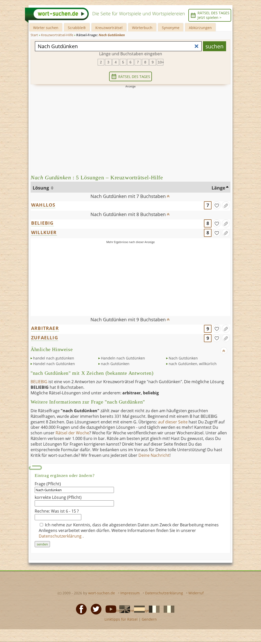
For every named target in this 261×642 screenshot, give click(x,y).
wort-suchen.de (101, 593)
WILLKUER (44, 232)
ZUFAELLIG (44, 338)
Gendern (149, 619)
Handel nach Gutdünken (54, 363)
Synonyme (170, 27)
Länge (218, 188)
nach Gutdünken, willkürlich (193, 363)
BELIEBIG (42, 223)
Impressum (130, 593)
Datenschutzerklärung (61, 536)
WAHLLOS (43, 205)
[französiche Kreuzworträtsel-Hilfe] (153, 609)
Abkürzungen (200, 27)
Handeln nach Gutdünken (123, 358)
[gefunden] (217, 205)
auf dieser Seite (173, 422)
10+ (160, 62)
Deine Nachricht (153, 455)
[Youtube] (109, 609)
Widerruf (196, 593)
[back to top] (168, 194)
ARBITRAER (45, 328)
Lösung (41, 188)
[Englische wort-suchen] (123, 609)
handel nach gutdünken (53, 358)
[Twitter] (94, 609)
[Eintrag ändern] (226, 205)
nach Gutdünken (115, 363)
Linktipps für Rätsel (121, 619)
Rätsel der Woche (72, 433)
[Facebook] (80, 609)
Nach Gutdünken (183, 358)
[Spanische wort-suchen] (138, 609)
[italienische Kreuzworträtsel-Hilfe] (167, 609)
